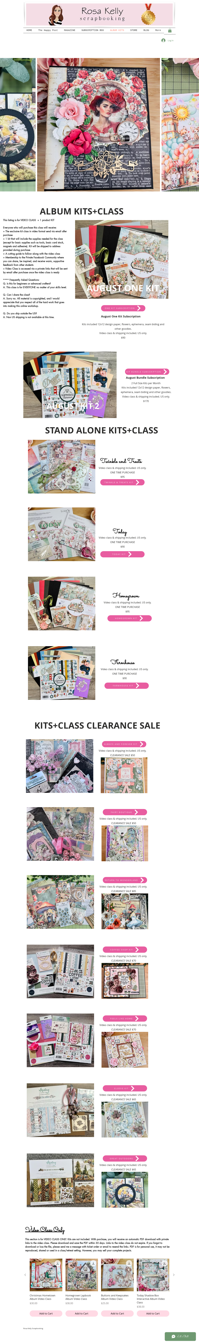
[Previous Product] (25, 1275)
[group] (99, 1287)
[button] (170, 30)
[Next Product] (174, 1275)
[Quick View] (46, 1275)
